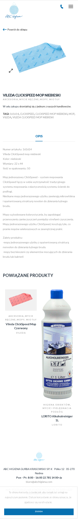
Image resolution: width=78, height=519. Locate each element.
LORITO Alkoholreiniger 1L (57, 418)
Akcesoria (10, 99)
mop (72, 113)
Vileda (7, 117)
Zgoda (39, 511)
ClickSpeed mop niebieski (51, 113)
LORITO (57, 424)
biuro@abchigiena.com (39, 481)
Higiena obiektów (56, 404)
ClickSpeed (27, 113)
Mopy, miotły (50, 99)
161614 (14, 113)
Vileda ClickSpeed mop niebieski (33, 117)
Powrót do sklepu (17, 29)
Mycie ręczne (29, 99)
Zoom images (11, 70)
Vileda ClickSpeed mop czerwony (21, 326)
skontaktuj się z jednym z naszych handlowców (45, 106)
